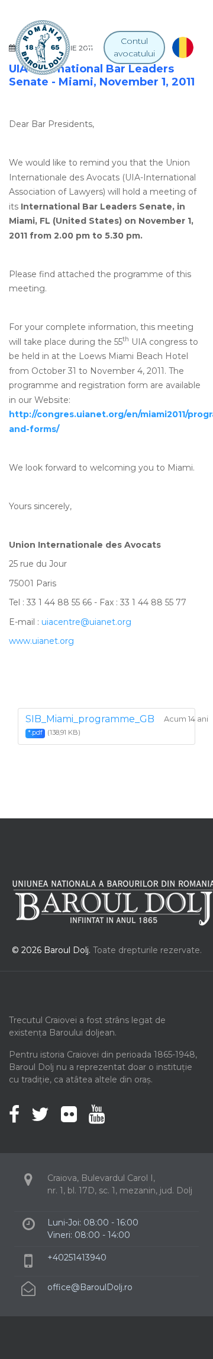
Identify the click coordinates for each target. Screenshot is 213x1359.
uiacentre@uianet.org (86, 622)
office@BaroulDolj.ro (90, 1287)
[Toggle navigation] (93, 47)
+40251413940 (76, 1257)
